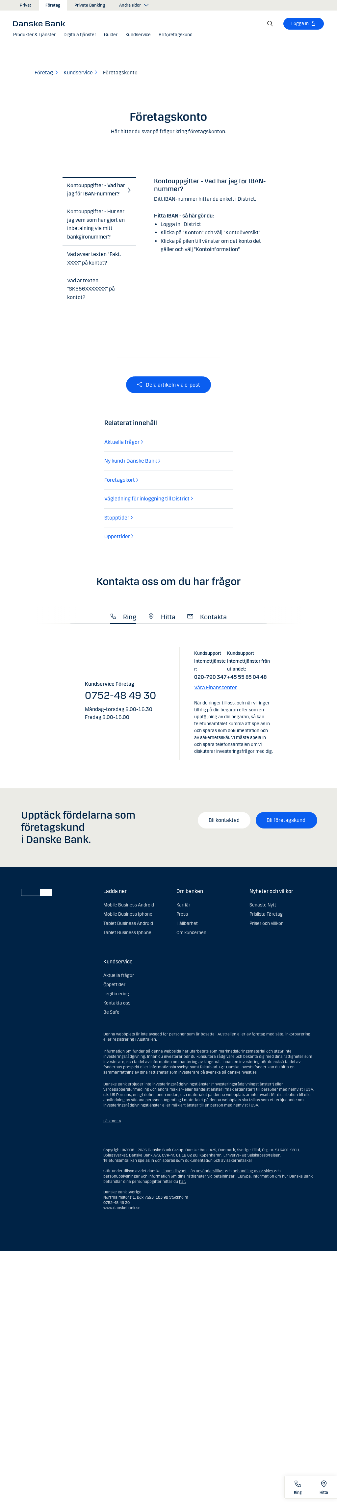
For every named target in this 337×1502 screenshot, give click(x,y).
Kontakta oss (116, 1003)
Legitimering (116, 994)
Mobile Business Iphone (127, 914)
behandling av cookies (253, 1171)
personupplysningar (121, 1176)
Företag (52, 5)
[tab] (97, 190)
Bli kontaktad (224, 820)
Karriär (183, 905)
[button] (34, 35)
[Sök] (270, 24)
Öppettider (114, 984)
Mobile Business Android (128, 905)
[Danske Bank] (41, 23)
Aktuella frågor (118, 975)
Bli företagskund (286, 820)
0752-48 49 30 (120, 695)
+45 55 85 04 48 (247, 677)
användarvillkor (210, 1171)
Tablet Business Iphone (127, 932)
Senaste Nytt (262, 905)
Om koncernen (191, 932)
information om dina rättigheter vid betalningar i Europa (199, 1176)
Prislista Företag (266, 914)
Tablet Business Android (128, 923)
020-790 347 (210, 677)
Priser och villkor (266, 923)
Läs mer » (112, 1121)
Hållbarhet (187, 923)
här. (182, 1181)
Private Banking (89, 5)
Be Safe (111, 1012)
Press (182, 914)
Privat (25, 5)
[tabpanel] (214, 210)
